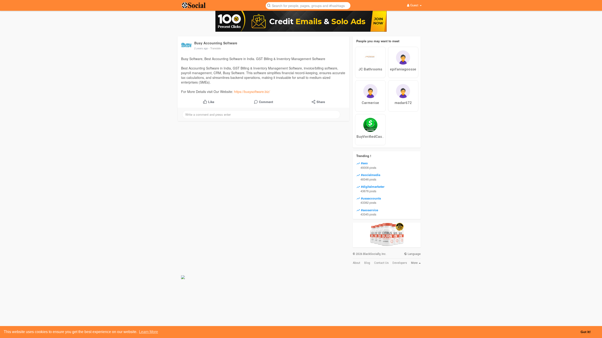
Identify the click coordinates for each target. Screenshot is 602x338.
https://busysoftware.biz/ (252, 91)
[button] (308, 5)
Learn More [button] (148, 332)
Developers (399, 262)
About (356, 262)
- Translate (215, 48)
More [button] (414, 263)
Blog (367, 262)
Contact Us (381, 262)
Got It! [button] (586, 332)
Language (414, 254)
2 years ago (201, 48)
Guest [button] (414, 5)
